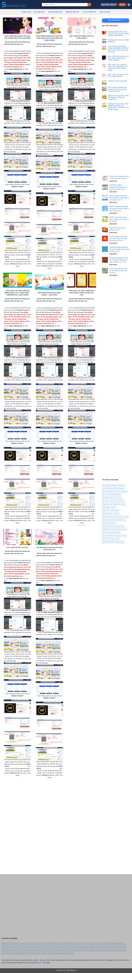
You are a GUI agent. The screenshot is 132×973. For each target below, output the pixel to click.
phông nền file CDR (15, 950)
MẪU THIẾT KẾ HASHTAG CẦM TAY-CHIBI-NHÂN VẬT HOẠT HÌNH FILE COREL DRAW (49, 38)
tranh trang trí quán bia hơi (103, 950)
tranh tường (106, 532)
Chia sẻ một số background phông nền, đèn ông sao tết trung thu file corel (117, 89)
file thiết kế (38, 12)
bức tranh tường (107, 488)
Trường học (117, 535)
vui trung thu (51, 953)
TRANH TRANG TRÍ (55, 12)
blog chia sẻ (105, 12)
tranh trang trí (122, 529)
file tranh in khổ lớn (116, 498)
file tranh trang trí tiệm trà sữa (41, 947)
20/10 (107, 485)
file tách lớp (106, 501)
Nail (124, 947)
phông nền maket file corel (117, 520)
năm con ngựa (124, 517)
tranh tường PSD (107, 535)
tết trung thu (37, 953)
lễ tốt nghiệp (106, 507)
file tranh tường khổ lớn (58, 947)
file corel (105, 494)
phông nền (5, 950)
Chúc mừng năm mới (109, 491)
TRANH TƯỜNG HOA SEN (117, 81)
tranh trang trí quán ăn (119, 950)
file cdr (77, 944)
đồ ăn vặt (71, 953)
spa (63, 950)
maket (113, 507)
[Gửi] (89, 4)
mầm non (116, 513)
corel (117, 491)
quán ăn (48, 950)
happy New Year (107, 504)
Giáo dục (121, 501)
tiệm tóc (82, 950)
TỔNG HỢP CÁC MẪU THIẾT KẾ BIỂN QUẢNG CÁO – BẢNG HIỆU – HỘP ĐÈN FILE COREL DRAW (17, 293)
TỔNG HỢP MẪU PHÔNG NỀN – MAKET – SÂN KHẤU (49, 294)
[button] (108, 4)
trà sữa (30, 953)
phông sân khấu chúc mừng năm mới (113, 526)
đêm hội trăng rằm (62, 953)
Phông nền (106, 520)
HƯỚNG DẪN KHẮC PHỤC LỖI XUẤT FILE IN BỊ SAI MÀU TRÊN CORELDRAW (118, 33)
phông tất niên (107, 529)
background (121, 485)
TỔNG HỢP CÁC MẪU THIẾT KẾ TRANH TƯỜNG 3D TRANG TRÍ (118, 97)
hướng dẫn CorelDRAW (88, 947)
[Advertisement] (115, 143)
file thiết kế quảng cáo (118, 944)
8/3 (103, 485)
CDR (115, 488)
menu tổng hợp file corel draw (17, 547)
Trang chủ (26, 12)
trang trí (114, 529)
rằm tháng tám (56, 950)
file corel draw (91, 944)
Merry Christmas (107, 513)
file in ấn (111, 494)
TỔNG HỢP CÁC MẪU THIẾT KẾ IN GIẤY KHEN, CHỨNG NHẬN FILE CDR (82, 293)
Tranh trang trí (90, 950)
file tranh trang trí (26, 947)
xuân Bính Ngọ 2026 (108, 542)
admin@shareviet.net (33, 962)
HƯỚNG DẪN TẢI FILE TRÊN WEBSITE (118, 41)
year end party (120, 542)
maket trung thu (117, 947)
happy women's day (119, 504)
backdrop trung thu (7, 944)
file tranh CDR (6, 947)
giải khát (77, 947)
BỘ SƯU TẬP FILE (72, 12)
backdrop (113, 485)
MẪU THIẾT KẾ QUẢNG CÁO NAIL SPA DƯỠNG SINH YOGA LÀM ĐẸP (17, 37)
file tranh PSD (16, 947)
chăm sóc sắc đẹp (60, 944)
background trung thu (28, 944)
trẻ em (124, 535)
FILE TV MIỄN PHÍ (89, 12)
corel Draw (124, 491)
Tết (103, 538)
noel (117, 517)
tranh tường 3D (115, 532)
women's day (115, 538)
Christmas (121, 488)
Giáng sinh (114, 501)
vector (108, 538)
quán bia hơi (40, 950)
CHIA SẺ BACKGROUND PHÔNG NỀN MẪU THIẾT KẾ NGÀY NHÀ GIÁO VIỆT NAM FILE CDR (118, 49)
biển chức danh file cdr (42, 944)
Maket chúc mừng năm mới (110, 510)
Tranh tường (5, 953)
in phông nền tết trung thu (104, 947)
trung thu (23, 953)
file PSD (118, 494)
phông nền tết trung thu (28, 950)
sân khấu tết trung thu (72, 950)
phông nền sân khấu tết (109, 523)
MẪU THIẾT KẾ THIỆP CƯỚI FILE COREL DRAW (81, 37)
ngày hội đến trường (108, 517)
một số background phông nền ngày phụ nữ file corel (49, 548)
